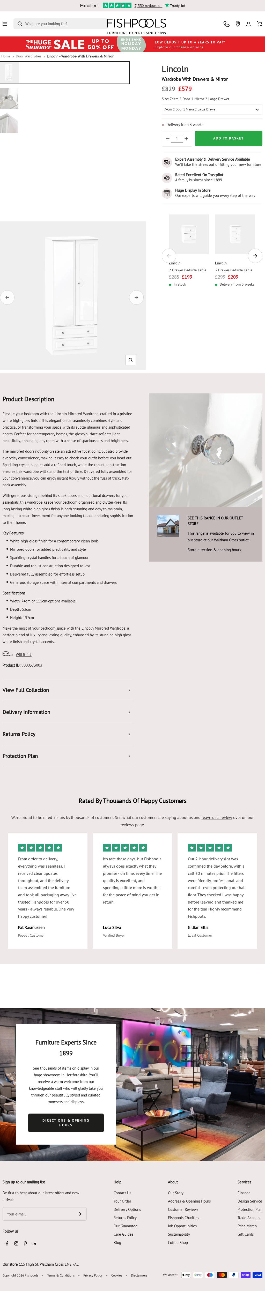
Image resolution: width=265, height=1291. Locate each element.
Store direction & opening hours (214, 549)
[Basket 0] (259, 23)
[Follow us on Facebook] (7, 1243)
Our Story (175, 1192)
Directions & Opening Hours (65, 1122)
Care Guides (123, 1234)
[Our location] (238, 24)
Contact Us (122, 1192)
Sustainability (179, 1234)
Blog (117, 1242)
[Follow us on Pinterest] (25, 1243)
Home (5, 56)
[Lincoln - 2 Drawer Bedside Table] (189, 234)
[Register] (79, 1214)
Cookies (116, 1275)
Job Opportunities (182, 1225)
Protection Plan (250, 1209)
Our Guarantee (125, 1225)
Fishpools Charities (183, 1217)
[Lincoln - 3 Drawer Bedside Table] (235, 234)
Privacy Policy (92, 1275)
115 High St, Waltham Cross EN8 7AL (49, 1264)
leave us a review (217, 817)
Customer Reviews (183, 1209)
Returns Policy (125, 1217)
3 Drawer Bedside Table (233, 270)
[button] (130, 360)
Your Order (122, 1201)
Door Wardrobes (28, 56)
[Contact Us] (227, 24)
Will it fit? (24, 654)
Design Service (250, 1201)
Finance (244, 1192)
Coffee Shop (178, 1242)
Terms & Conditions (61, 1275)
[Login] (248, 24)
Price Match (247, 1225)
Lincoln (175, 263)
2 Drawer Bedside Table (187, 270)
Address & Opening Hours (189, 1201)
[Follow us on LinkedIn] (34, 1243)
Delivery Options (127, 1209)
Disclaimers (139, 1275)
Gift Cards (246, 1234)
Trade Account (249, 1217)
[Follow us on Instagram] (16, 1243)
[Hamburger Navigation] (5, 24)
